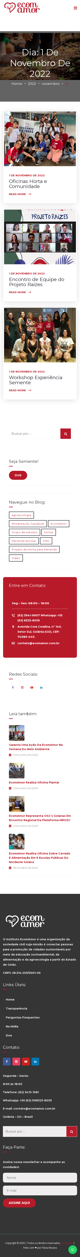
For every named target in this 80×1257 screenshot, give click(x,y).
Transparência (16, 1008)
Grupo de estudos (24, 532)
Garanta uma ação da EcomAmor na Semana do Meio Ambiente (36, 747)
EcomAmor (59, 523)
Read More (17, 194)
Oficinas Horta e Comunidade (28, 183)
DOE (18, 475)
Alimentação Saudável (28, 523)
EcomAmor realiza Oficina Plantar (34, 782)
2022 (32, 84)
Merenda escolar (24, 540)
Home (16, 84)
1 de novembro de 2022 (27, 175)
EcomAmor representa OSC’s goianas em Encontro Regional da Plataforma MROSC (40, 818)
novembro (51, 84)
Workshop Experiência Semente (35, 379)
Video (16, 558)
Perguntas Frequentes (23, 1017)
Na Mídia (12, 1026)
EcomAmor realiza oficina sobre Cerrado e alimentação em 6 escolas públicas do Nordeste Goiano (39, 858)
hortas (48, 532)
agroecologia (21, 515)
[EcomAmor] (22, 8)
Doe (9, 1035)
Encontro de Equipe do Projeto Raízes (36, 281)
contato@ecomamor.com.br (38, 643)
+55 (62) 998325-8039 (36, 1100)
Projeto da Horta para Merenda (34, 549)
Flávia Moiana (49, 1247)
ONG (46, 540)
